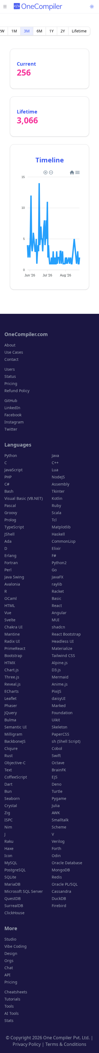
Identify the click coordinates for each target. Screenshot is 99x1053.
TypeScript (14, 527)
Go (54, 569)
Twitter (10, 429)
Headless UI (63, 641)
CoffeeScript (15, 777)
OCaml (10, 598)
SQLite (10, 877)
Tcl (54, 519)
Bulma (10, 719)
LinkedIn (12, 407)
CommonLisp (64, 541)
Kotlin (57, 498)
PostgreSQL (15, 869)
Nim (8, 827)
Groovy (10, 512)
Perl (8, 569)
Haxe (8, 848)
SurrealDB (13, 905)
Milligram (13, 734)
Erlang (10, 555)
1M (14, 31)
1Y (51, 31)
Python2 (59, 562)
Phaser (10, 705)
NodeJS (58, 477)
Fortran (11, 562)
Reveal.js (12, 684)
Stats (8, 1020)
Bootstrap (13, 655)
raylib (57, 584)
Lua (55, 469)
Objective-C (15, 762)
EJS (54, 777)
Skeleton (59, 727)
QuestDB (12, 898)
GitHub (10, 400)
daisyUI (58, 698)
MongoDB (61, 869)
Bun (8, 791)
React (57, 605)
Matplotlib (61, 527)
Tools (9, 1006)
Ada (8, 541)
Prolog (10, 519)
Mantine (12, 634)
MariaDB (12, 884)
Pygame (59, 798)
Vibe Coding (15, 946)
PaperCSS (60, 734)
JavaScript (13, 469)
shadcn (58, 627)
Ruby (56, 505)
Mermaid (60, 677)
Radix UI (12, 641)
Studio (10, 939)
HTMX (9, 662)
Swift (56, 755)
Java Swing (14, 577)
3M (27, 31)
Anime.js (60, 684)
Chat (8, 967)
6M (39, 31)
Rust (8, 755)
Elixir (56, 548)
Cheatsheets (15, 991)
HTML (9, 605)
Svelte (9, 619)
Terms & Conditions (65, 1044)
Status (10, 376)
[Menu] (5, 7)
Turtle (57, 791)
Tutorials (12, 999)
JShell (9, 534)
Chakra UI (13, 627)
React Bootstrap (66, 634)
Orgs (8, 960)
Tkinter (58, 491)
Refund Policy (16, 390)
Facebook (12, 414)
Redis (57, 877)
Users (9, 369)
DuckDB (59, 898)
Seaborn (12, 798)
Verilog (58, 841)
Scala (56, 512)
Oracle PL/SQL (65, 884)
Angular (59, 612)
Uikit (56, 719)
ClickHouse (14, 912)
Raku (8, 841)
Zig (7, 812)
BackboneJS (15, 741)
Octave (58, 762)
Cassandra (61, 891)
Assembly (60, 484)
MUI (55, 619)
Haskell (58, 534)
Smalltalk (60, 819)
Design (10, 953)
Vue (7, 612)
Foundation (62, 712)
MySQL (10, 862)
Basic (56, 598)
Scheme (59, 827)
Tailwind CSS (63, 655)
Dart (8, 784)
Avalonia (12, 584)
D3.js (56, 669)
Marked (59, 705)
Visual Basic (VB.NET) (23, 498)
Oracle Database (67, 862)
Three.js (11, 677)
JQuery (10, 712)
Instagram (14, 422)
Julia (56, 805)
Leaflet (10, 698)
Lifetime (79, 31)
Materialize (62, 648)
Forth (56, 848)
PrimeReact (14, 648)
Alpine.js (60, 662)
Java (55, 455)
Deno (56, 784)
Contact (11, 359)
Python (10, 455)
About (9, 345)
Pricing (10, 383)
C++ (55, 462)
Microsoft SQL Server (23, 891)
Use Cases (13, 352)
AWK (56, 812)
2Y (63, 31)
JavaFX (57, 577)
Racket (58, 591)
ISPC (8, 819)
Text (8, 769)
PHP (8, 477)
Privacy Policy (27, 1044)
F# (54, 555)
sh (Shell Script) (66, 741)
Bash (8, 491)
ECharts (11, 691)
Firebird (59, 905)
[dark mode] (92, 7)
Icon (8, 855)
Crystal (10, 805)
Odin (56, 855)
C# (6, 484)
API (7, 974)
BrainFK (59, 769)
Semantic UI (15, 727)
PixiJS (56, 691)
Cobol (57, 748)
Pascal (10, 505)
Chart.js (11, 669)
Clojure (11, 748)
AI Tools (11, 1013)
